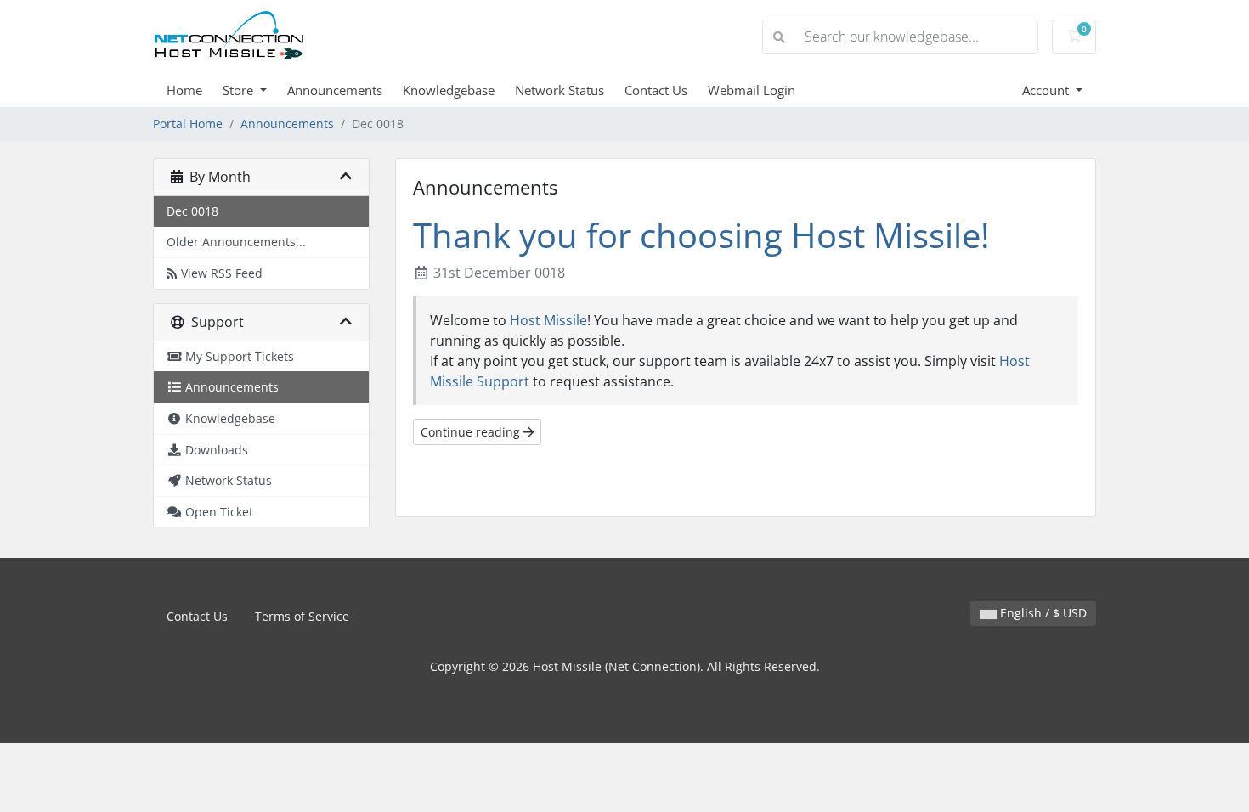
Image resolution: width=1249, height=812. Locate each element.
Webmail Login (751, 90)
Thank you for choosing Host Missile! (701, 234)
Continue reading (472, 432)
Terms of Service (302, 616)
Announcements (334, 90)
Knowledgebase (449, 90)
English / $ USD (1042, 613)
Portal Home (188, 124)
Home (184, 90)
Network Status (559, 90)
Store (240, 90)
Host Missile (548, 320)
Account (1047, 90)
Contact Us (655, 90)
